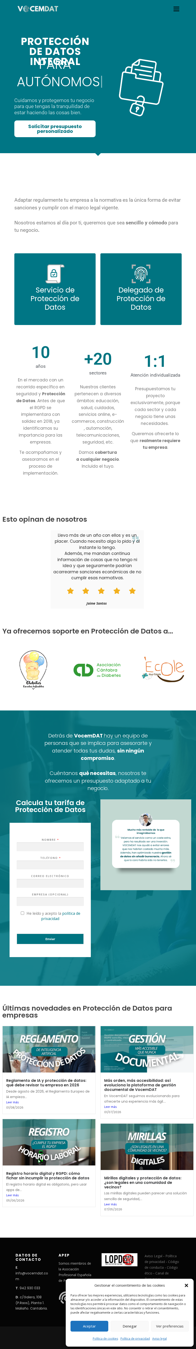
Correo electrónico (50, 876)
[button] (186, 1285)
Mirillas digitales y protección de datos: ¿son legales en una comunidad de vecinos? (142, 1182)
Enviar (50, 939)
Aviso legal (159, 1339)
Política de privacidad (135, 1339)
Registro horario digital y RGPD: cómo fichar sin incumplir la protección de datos (47, 1176)
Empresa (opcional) (50, 894)
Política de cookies (105, 1339)
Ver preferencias (170, 1326)
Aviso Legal (153, 1256)
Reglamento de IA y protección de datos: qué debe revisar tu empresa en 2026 (46, 1083)
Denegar (130, 1326)
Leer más (12, 1102)
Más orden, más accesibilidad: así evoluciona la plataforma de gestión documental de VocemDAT (140, 1085)
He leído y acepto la (53, 916)
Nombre (50, 839)
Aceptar (89, 1326)
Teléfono (50, 858)
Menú (176, 9)
